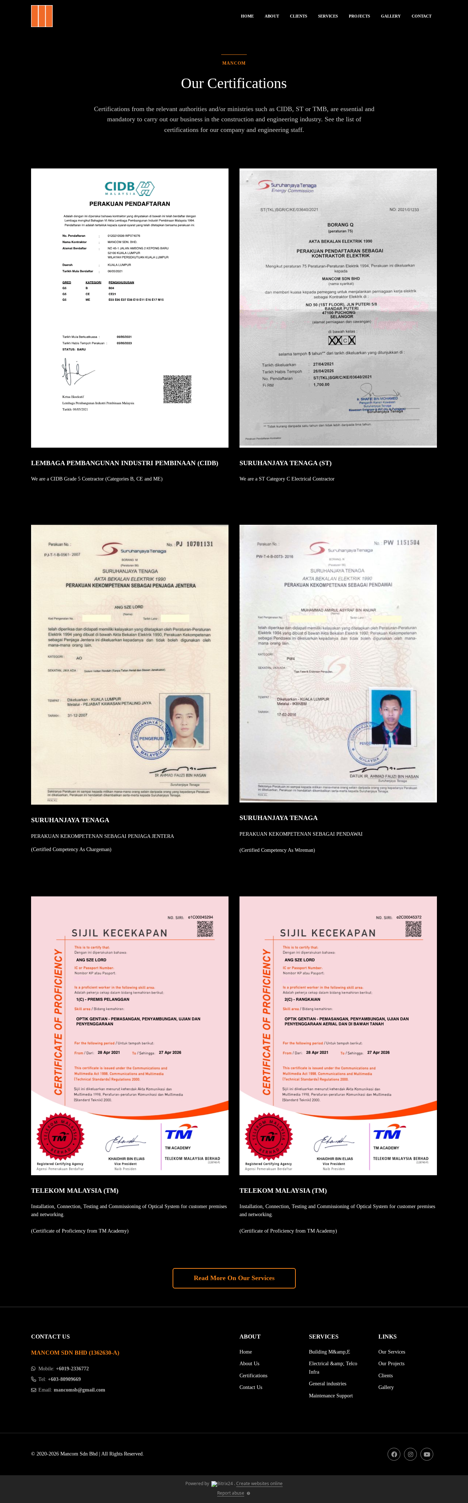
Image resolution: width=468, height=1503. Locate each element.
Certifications (253, 1375)
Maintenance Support (331, 1395)
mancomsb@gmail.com (79, 1390)
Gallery (391, 16)
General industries (327, 1383)
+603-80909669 (64, 1379)
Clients (298, 16)
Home (247, 16)
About (272, 16)
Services (328, 16)
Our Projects (391, 1363)
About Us (249, 1363)
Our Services (391, 1352)
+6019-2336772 (72, 1368)
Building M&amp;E (329, 1352)
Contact (421, 16)
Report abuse (230, 1493)
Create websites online (259, 1483)
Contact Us (250, 1387)
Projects (359, 16)
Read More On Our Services (234, 1278)
